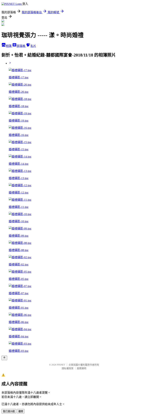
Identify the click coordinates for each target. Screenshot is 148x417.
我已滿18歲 (9, 411)
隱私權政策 (67, 368)
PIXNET (61, 364)
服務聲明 (81, 368)
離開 (20, 411)
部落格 (21, 45)
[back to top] (4, 358)
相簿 (9, 45)
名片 (33, 45)
